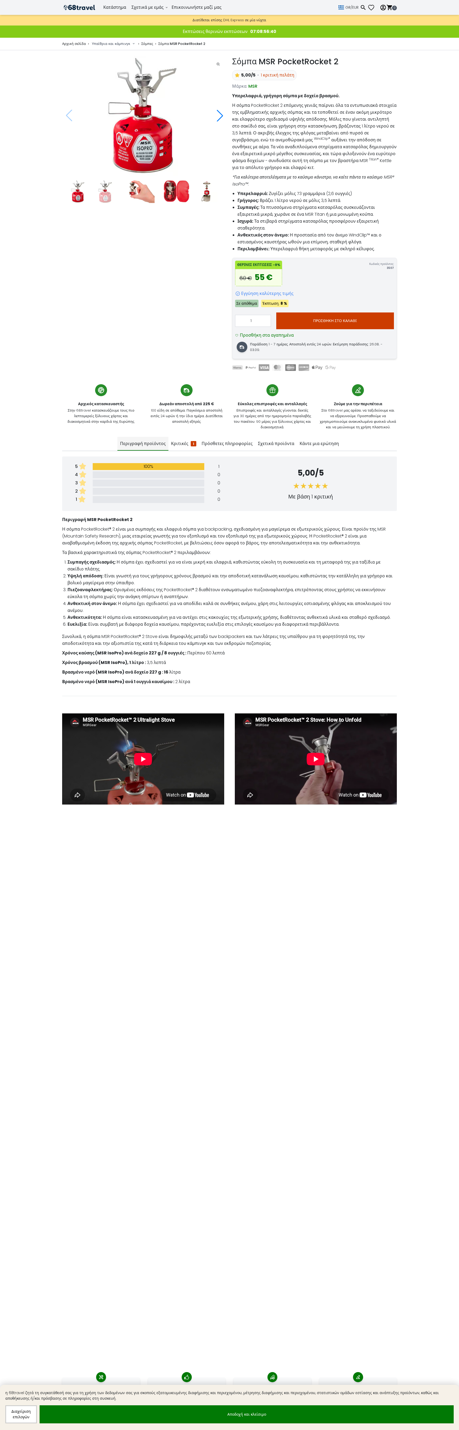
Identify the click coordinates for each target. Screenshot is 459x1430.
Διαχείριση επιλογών (21, 1414)
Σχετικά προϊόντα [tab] (276, 444)
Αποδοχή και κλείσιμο (246, 1414)
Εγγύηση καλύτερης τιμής (267, 293)
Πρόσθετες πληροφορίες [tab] (227, 444)
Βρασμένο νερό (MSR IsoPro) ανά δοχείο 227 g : (112, 672)
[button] (220, 115)
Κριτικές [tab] (182, 444)
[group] (144, 116)
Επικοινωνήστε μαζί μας (197, 7)
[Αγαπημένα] (373, 7)
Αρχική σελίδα (74, 43)
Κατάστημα (114, 7)
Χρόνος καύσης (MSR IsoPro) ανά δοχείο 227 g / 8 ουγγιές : (124, 653)
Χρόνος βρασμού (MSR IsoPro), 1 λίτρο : (104, 662)
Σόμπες (147, 43)
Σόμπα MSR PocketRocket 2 (181, 43)
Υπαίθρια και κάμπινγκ (111, 43)
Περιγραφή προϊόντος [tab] (143, 444)
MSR (252, 86)
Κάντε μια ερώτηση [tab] (319, 444)
